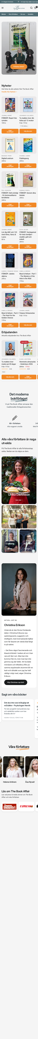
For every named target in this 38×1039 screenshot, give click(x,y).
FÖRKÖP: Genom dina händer (27, 194)
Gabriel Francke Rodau (10, 271)
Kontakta (30, 14)
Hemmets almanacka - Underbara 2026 (27, 363)
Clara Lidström (25, 359)
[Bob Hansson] (28, 541)
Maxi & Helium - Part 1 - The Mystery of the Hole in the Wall (27, 276)
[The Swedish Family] (19, 516)
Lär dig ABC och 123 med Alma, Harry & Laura (9, 234)
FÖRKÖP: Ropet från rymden (9, 119)
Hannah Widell (24, 190)
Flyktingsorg (24, 158)
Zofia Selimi (23, 229)
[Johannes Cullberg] (10, 541)
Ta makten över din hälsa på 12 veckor (26, 119)
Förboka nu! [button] (19, 67)
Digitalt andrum (7, 158)
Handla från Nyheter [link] (9, 92)
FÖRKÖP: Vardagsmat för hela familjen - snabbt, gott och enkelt (27, 235)
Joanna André (7, 115)
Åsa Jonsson (6, 190)
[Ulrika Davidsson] (19, 480)
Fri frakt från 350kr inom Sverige (25, 2)
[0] (34, 7)
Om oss (22, 14)
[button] (15, 682)
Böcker (4, 14)
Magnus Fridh (7, 156)
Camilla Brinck (24, 271)
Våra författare (13, 14)
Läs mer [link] (18, 500)
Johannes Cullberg (26, 115)
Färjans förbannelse (27, 313)
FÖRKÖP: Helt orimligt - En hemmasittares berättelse (10, 195)
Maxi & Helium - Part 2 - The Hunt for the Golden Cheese (10, 315)
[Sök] (31, 7)
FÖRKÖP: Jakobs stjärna (8, 275)
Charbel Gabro (24, 156)
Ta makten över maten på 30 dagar (9, 363)
